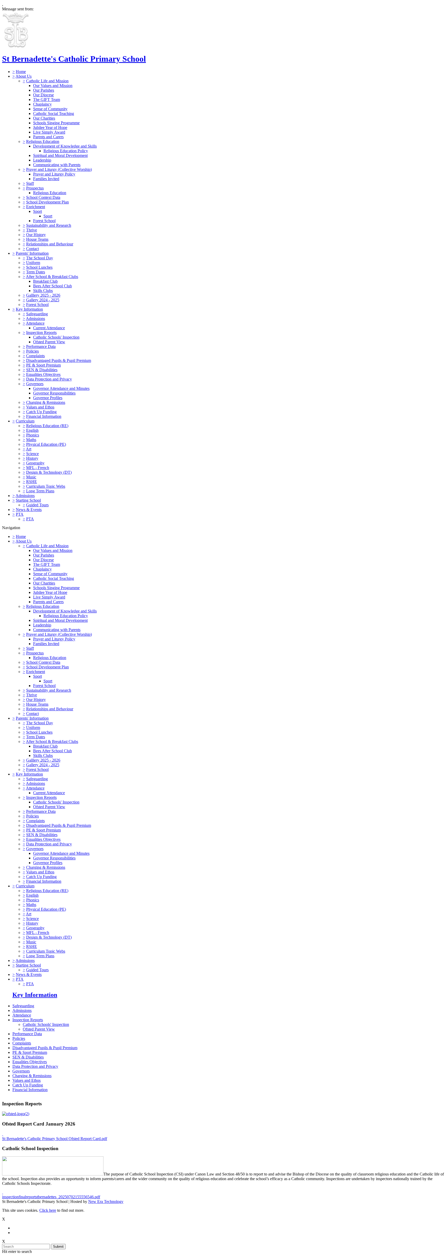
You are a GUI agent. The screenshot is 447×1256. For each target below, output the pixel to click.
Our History (36, 234)
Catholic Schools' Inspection (56, 337)
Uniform (33, 262)
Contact (32, 248)
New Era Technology (105, 1201)
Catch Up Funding (41, 412)
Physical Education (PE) (46, 444)
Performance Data (41, 346)
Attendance (35, 323)
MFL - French (37, 467)
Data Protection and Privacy (49, 379)
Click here (47, 1210)
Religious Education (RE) (47, 425)
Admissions (35, 318)
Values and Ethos (40, 407)
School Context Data (43, 197)
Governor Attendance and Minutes (61, 388)
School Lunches (39, 267)
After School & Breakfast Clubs (52, 276)
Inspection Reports (41, 332)
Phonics (32, 435)
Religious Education (42, 141)
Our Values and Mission (52, 85)
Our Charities (44, 118)
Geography (35, 463)
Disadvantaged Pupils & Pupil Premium (58, 360)
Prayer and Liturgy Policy (54, 174)
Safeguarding (37, 314)
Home (21, 71)
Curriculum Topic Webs (45, 486)
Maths (31, 439)
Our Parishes (43, 90)
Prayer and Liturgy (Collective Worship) (59, 169)
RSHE (31, 481)
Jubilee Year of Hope (50, 127)
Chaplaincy (42, 104)
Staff (30, 183)
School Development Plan (47, 202)
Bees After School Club (52, 286)
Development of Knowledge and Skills (65, 146)
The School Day (39, 258)
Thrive (31, 230)
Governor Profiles (47, 398)
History (32, 458)
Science (32, 453)
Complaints (35, 356)
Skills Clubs (43, 290)
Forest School (44, 220)
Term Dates (35, 272)
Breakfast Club (45, 281)
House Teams (37, 239)
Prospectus (35, 188)
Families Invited (46, 179)
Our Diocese (43, 95)
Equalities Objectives (43, 374)
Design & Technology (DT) (49, 472)
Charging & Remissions (45, 402)
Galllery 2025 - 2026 (43, 295)
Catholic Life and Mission (47, 81)
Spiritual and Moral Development (60, 155)
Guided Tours (37, 505)
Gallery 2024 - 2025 (42, 300)
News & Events (29, 509)
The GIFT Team (46, 99)
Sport (37, 211)
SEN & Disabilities (41, 370)
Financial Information (43, 416)
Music (31, 477)
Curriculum (25, 421)
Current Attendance (49, 328)
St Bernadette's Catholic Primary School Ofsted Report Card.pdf (54, 1138)
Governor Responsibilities (54, 393)
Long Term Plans (40, 491)
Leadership (42, 160)
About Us (24, 76)
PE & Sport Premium (43, 365)
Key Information (29, 309)
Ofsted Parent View (49, 342)
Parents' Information (32, 253)
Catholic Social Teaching (53, 113)
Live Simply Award (49, 132)
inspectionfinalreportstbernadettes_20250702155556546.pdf (51, 1197)
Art (28, 449)
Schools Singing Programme (56, 123)
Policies (32, 351)
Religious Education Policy (65, 151)
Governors (34, 384)
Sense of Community (50, 109)
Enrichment (35, 207)
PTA (20, 514)
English (32, 430)
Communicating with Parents (56, 165)
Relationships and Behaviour (49, 244)
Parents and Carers (48, 137)
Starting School (28, 500)
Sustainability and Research (48, 225)
